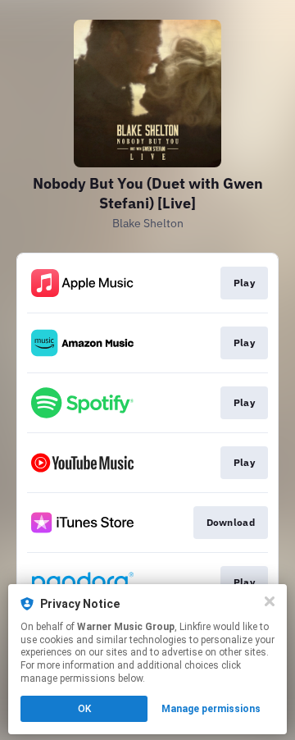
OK (84, 709)
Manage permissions (211, 709)
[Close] (269, 601)
